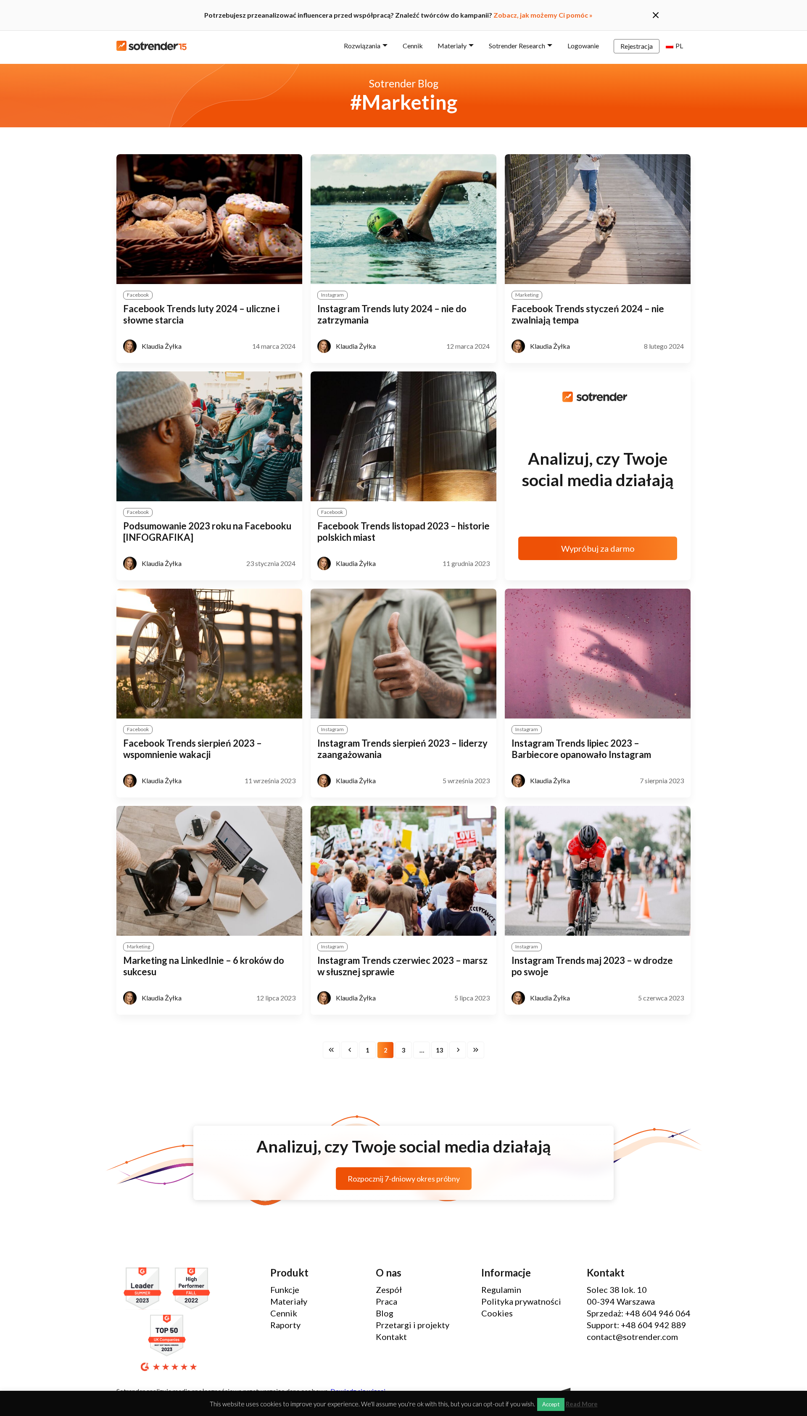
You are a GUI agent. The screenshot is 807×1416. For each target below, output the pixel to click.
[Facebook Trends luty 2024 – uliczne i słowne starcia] (209, 219)
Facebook (138, 295)
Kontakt (391, 1337)
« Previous (349, 1050)
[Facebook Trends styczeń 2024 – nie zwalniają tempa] (598, 219)
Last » (475, 1050)
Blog (384, 1313)
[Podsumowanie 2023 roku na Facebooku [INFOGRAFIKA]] (209, 436)
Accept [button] (550, 1404)
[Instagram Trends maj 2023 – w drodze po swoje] (598, 871)
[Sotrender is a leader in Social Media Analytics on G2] (144, 1289)
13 (439, 1050)
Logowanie (583, 46)
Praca (386, 1301)
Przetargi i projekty (412, 1325)
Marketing (526, 295)
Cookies (497, 1313)
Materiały (452, 46)
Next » (457, 1050)
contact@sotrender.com (632, 1337)
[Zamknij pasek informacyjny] (656, 15)
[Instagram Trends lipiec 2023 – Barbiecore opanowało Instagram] (598, 654)
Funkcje (284, 1289)
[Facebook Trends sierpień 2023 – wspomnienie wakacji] (209, 654)
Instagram (332, 295)
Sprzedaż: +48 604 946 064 (639, 1313)
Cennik (413, 46)
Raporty (285, 1325)
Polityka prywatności (521, 1301)
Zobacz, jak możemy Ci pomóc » (543, 15)
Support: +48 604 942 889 (636, 1325)
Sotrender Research (517, 46)
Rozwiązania (362, 46)
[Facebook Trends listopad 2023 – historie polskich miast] (403, 436)
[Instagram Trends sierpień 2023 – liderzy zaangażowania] (403, 654)
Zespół (389, 1289)
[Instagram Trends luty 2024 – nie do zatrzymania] (403, 219)
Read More (582, 1404)
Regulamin (501, 1289)
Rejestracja (636, 46)
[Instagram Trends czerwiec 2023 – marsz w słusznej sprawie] (403, 871)
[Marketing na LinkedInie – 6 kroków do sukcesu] (209, 871)
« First (331, 1050)
